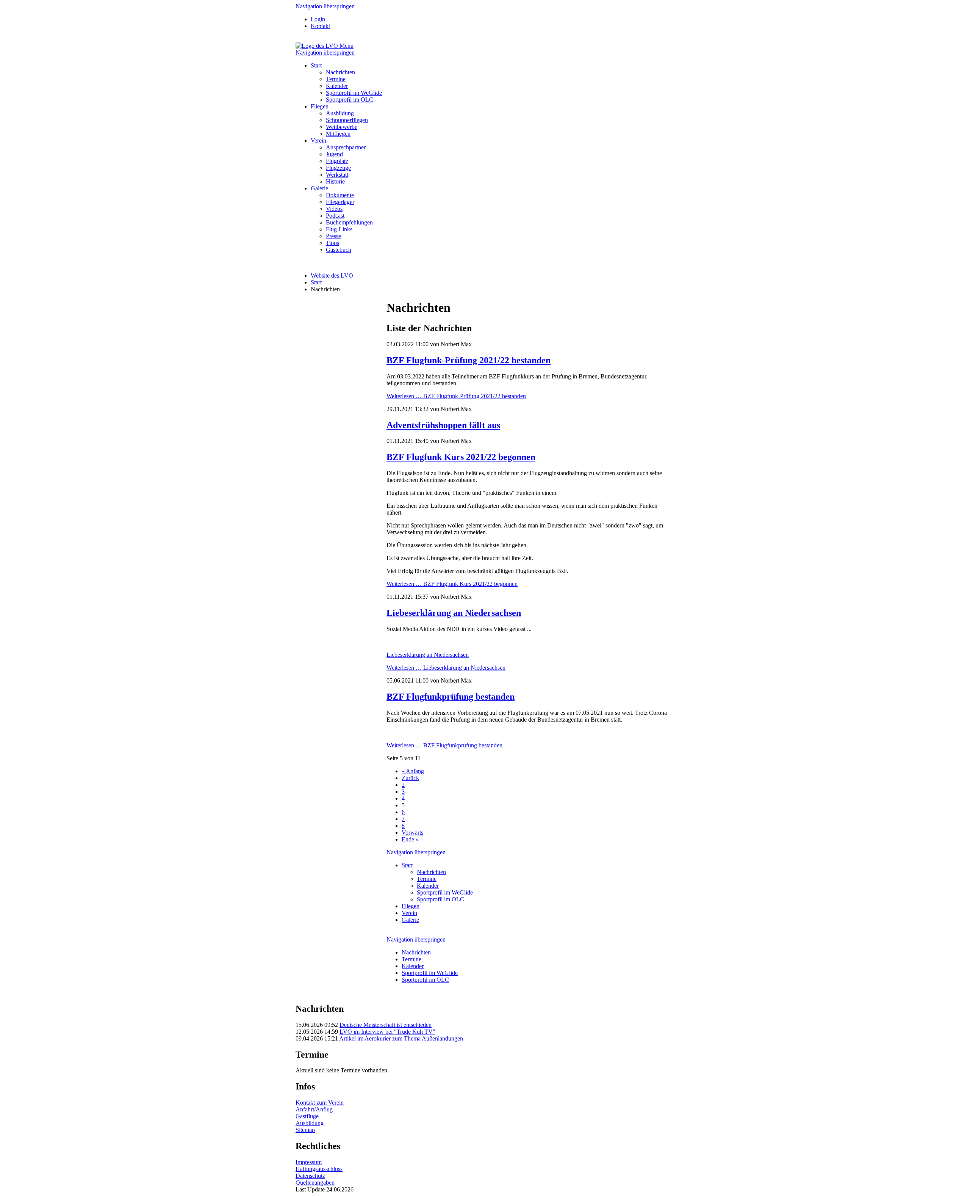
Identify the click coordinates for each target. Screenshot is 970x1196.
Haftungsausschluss (319, 1169)
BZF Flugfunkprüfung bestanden (450, 697)
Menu (347, 45)
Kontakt (320, 26)
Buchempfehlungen (349, 222)
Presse (333, 236)
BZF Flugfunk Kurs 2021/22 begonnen (460, 457)
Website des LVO (332, 275)
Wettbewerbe (341, 127)
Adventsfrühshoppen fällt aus (443, 425)
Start (316, 65)
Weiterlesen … (456, 396)
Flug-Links (339, 229)
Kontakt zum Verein (320, 1102)
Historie (335, 181)
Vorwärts (412, 832)
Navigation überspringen (325, 6)
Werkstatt (337, 174)
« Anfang (413, 771)
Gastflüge (307, 1116)
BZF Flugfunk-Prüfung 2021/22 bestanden (468, 360)
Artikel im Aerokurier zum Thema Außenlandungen (401, 1038)
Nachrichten (340, 72)
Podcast (335, 215)
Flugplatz (337, 161)
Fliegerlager (340, 202)
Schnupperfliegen (347, 120)
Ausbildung (340, 113)
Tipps (332, 243)
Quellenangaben (315, 1182)
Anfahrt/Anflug (314, 1109)
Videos (334, 209)
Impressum (309, 1162)
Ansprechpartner (346, 147)
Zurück (410, 778)
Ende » (410, 839)
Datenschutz (310, 1175)
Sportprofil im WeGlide (354, 92)
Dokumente (340, 195)
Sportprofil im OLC (349, 99)
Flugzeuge (338, 168)
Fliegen (320, 106)
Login (318, 19)
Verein (318, 140)
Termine (336, 79)
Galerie (319, 188)
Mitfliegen (338, 133)
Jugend (334, 154)
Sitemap (305, 1130)
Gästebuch (338, 249)
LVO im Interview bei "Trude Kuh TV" (387, 1031)
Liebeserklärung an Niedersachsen (453, 613)
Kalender (337, 86)
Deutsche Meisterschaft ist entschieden (386, 1025)
